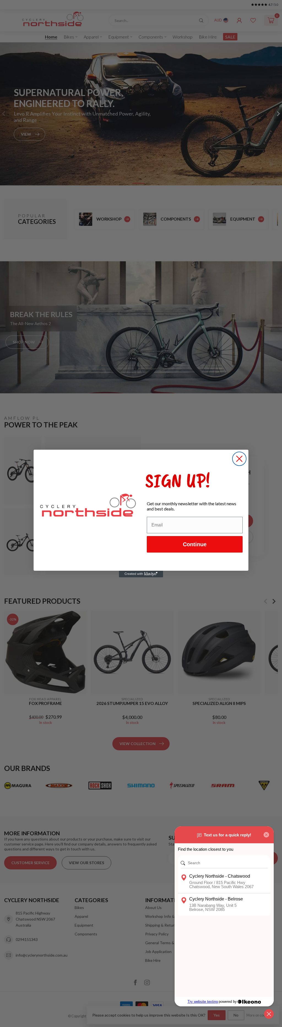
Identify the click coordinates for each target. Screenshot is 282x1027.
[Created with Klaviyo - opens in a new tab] (141, 574)
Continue (195, 544)
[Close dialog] (239, 459)
